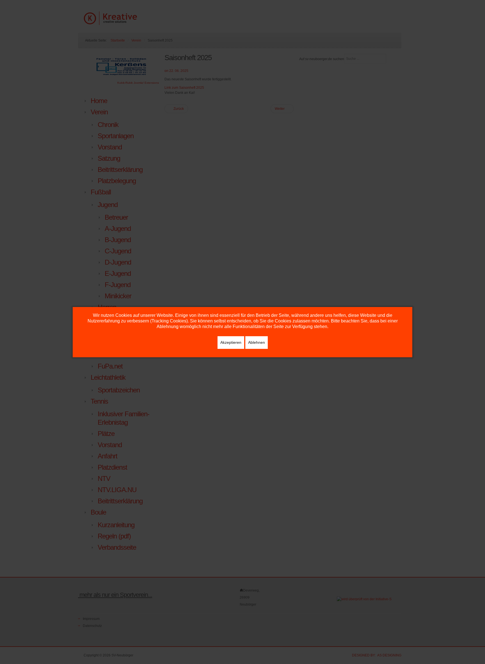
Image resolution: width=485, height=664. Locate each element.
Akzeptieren (230, 342)
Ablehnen (256, 342)
